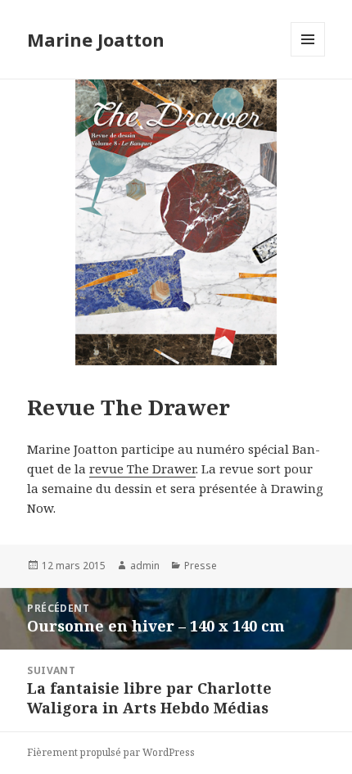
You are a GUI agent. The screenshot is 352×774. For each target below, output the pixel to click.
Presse (200, 566)
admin (145, 566)
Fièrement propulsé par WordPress (111, 752)
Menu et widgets (308, 56)
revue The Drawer (142, 468)
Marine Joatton (96, 39)
